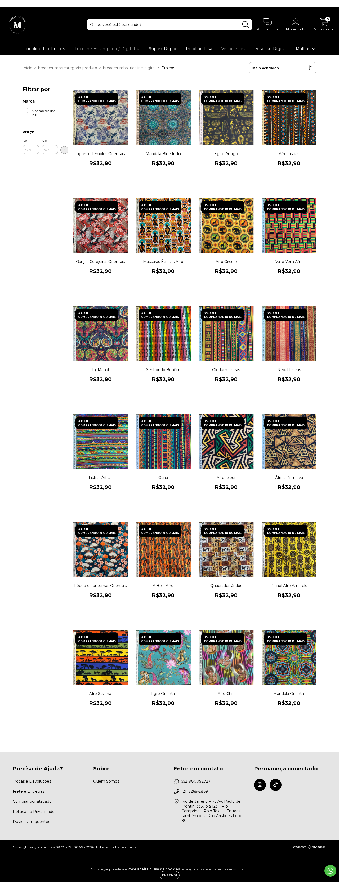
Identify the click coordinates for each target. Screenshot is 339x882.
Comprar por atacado (32, 801)
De (25, 141)
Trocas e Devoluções (32, 781)
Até (44, 141)
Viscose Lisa (234, 48)
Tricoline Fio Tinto (43, 48)
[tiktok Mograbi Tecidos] (15, 3)
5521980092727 (196, 781)
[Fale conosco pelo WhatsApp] (330, 871)
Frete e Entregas (28, 791)
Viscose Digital (271, 48)
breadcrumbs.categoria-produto (67, 67)
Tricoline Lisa (198, 48)
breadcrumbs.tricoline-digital (129, 67)
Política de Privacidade (34, 811)
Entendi (169, 875)
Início (27, 67)
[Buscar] (245, 25)
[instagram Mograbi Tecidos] (8, 3)
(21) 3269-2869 (194, 791)
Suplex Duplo (162, 48)
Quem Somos (106, 781)
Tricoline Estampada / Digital (105, 48)
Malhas (304, 48)
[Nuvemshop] (309, 847)
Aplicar (64, 150)
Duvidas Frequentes (31, 821)
